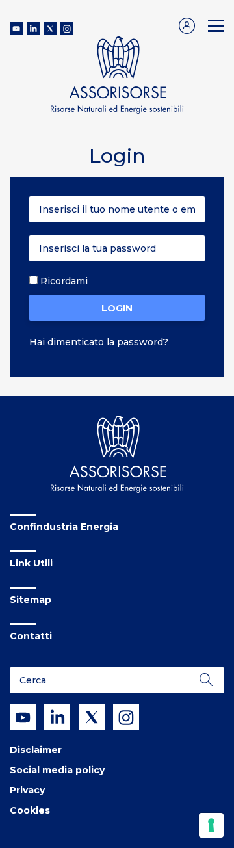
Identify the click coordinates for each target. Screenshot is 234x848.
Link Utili (31, 563)
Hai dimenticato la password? (98, 342)
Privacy (27, 790)
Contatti (31, 636)
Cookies (30, 810)
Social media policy (57, 770)
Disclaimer (36, 750)
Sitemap (30, 599)
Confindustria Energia (64, 527)
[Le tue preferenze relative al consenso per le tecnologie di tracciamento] (211, 825)
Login (117, 308)
